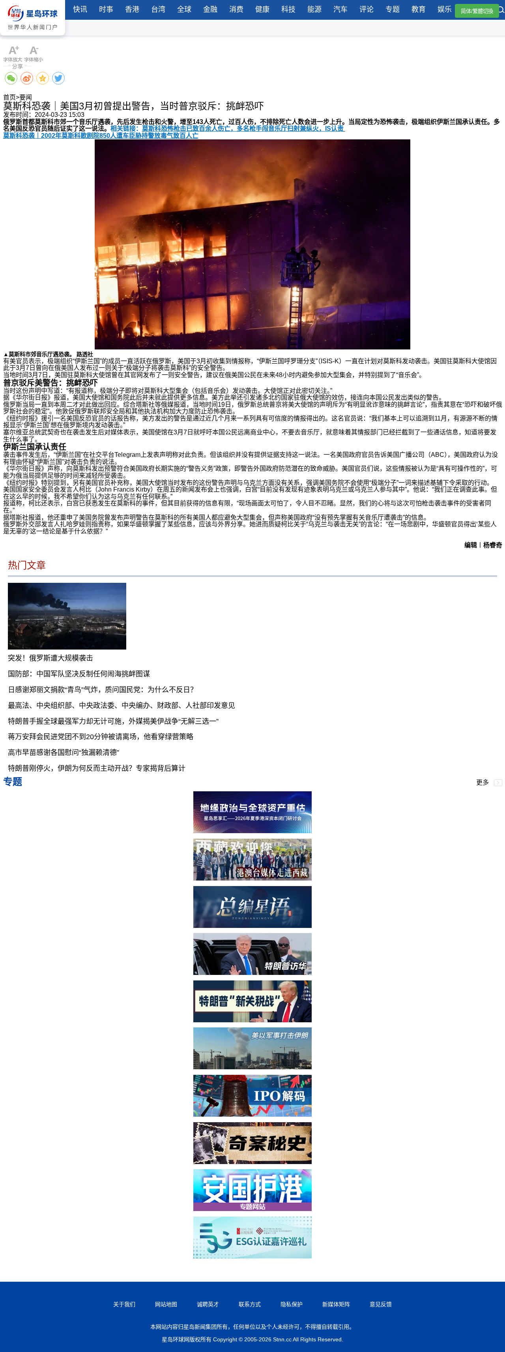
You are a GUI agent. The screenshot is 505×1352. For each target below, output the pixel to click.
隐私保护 (292, 1304)
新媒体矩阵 (336, 1304)
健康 (262, 9)
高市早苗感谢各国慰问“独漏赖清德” (63, 753)
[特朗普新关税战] (252, 1020)
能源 (314, 9)
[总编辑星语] (252, 925)
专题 (392, 9)
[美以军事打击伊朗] (252, 1067)
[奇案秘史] (252, 1162)
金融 (210, 9)
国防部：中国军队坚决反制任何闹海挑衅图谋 (79, 674)
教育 (418, 9)
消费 (236, 9)
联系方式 (250, 1304)
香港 (132, 9)
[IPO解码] (252, 1114)
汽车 (340, 9)
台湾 (158, 9)
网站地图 (166, 1304)
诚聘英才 (208, 1304)
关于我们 (124, 1304)
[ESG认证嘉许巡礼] (252, 1256)
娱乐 (445, 9)
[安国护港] (252, 1209)
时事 (106, 9)
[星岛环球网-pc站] (32, 37)
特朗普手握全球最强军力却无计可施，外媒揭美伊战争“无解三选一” (113, 721)
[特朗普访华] (252, 972)
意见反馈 (381, 1304)
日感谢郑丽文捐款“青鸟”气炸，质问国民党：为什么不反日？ (102, 690)
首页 (9, 97)
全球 (184, 9)
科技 (288, 9)
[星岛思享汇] (252, 831)
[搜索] (501, 11)
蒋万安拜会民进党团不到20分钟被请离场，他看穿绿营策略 (100, 737)
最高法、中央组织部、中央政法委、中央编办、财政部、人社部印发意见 (121, 706)
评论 (366, 9)
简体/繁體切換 (477, 11)
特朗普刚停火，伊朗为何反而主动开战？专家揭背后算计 (96, 768)
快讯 (80, 9)
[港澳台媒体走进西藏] (252, 878)
